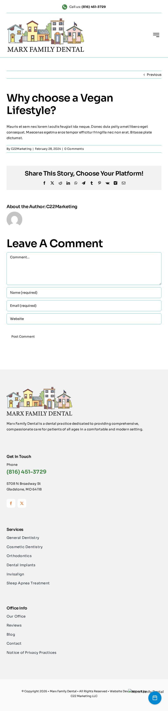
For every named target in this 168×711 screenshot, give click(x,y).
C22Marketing (21, 149)
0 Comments (74, 149)
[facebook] (11, 503)
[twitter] (22, 503)
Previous (154, 74)
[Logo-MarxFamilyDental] (45, 20)
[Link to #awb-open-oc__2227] (156, 35)
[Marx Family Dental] (146, 692)
